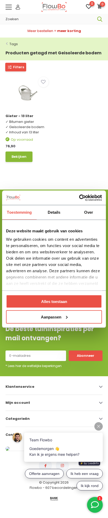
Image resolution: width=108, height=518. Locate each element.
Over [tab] (88, 212)
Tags (13, 43)
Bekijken (19, 156)
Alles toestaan (54, 301)
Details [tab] (54, 212)
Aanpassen (51, 317)
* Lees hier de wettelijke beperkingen (34, 366)
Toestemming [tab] (19, 212)
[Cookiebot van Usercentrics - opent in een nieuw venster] (79, 197)
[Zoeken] (99, 19)
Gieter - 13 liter (19, 115)
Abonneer (85, 355)
